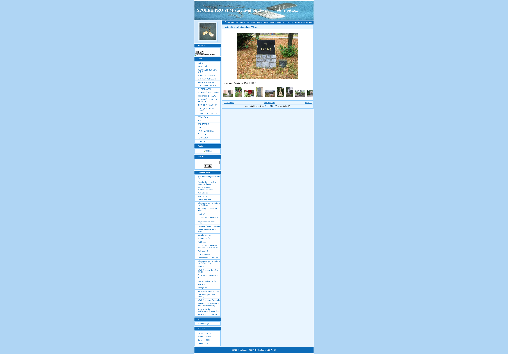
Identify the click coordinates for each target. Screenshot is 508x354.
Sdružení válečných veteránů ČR (209, 178)
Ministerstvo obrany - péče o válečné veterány (209, 262)
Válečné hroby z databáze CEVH (208, 271)
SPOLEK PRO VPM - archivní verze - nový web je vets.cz (247, 10)
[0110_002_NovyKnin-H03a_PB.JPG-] (238, 96)
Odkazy (201, 128)
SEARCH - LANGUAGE (207, 75)
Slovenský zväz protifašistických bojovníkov (208, 310)
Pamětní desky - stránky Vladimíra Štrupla (207, 183)
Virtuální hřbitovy (204, 235)
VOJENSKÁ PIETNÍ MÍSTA (208, 93)
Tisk (254, 350)
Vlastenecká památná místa (208, 291)
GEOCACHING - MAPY (207, 96)
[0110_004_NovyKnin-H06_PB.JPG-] (259, 96)
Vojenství (201, 284)
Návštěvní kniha (206, 131)
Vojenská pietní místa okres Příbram (269, 22)
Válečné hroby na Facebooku (209, 300)
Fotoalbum (203, 138)
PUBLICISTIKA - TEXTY (207, 114)
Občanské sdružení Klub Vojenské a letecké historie (208, 246)
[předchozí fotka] (227, 56)
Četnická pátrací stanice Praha (207, 222)
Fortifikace (202, 242)
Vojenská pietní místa (247, 22)
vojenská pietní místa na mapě (207, 210)
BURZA (201, 121)
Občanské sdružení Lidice (208, 217)
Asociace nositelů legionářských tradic (205, 188)
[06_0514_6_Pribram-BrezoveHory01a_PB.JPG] (280, 96)
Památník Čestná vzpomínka (209, 226)
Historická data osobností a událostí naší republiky (208, 305)
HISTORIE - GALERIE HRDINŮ (206, 109)
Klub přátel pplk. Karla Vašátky (206, 296)
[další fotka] (309, 56)
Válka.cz (201, 267)
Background (202, 288)
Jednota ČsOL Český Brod (207, 71)
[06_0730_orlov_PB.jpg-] (289, 96)
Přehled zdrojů (203, 324)
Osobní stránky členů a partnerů (207, 231)
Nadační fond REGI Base (207, 314)
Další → (308, 103)
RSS (250, 350)
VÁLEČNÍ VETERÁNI (206, 82)
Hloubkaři (201, 214)
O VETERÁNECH (204, 89)
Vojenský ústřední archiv (207, 281)
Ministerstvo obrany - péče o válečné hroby (209, 204)
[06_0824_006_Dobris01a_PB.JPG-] (300, 96)
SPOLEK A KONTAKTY (207, 79)
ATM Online (202, 196)
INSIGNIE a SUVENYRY (207, 105)
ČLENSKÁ (202, 134)
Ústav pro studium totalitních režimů (209, 276)
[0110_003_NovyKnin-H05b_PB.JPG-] (249, 96)
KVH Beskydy (203, 251)
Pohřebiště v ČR (204, 239)
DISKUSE (201, 141)
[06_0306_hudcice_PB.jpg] (270, 96)
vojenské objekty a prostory (207, 100)
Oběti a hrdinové (204, 254)
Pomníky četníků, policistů (208, 258)
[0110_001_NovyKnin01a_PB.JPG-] (228, 96)
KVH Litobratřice (204, 193)
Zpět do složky (269, 103)
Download (203, 117)
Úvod (200, 63)
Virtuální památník (207, 86)
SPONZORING (203, 124)
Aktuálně (202, 67)
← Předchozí (229, 103)
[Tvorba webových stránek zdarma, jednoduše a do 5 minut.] (247, 350)
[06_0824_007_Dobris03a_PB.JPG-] (312, 96)
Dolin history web (204, 200)
